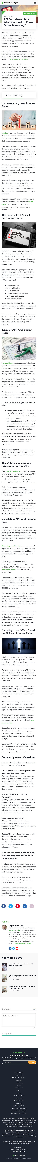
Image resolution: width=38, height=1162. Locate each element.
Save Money (19, 1075)
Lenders (5, 133)
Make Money (19, 1072)
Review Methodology (19, 1113)
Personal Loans (30, 13)
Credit (19, 1090)
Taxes (19, 1093)
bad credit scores (8, 569)
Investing (19, 1083)
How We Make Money (19, 1111)
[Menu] (35, 2)
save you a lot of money (19, 59)
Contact (19, 1103)
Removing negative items (12, 546)
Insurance (19, 1088)
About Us (19, 1098)
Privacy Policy (19, 1106)
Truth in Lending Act (13, 471)
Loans (19, 1085)
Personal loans (7, 363)
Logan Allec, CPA (16, 925)
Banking (19, 1080)
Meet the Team (19, 1100)
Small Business (19, 1095)
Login (34, 1009)
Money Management (19, 1078)
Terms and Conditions (19, 1108)
